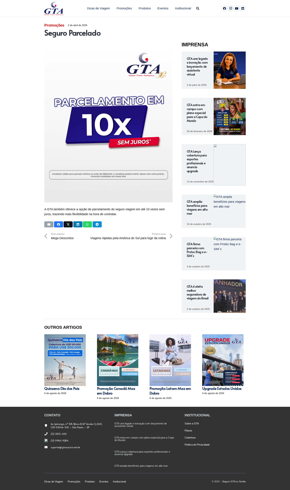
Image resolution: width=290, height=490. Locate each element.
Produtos (90, 481)
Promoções (54, 25)
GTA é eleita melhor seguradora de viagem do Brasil (197, 292)
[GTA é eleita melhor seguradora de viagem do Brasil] (230, 296)
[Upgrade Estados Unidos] (223, 360)
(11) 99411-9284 (59, 440)
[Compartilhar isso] (58, 224)
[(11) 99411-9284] (47, 440)
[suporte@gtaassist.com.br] (47, 447)
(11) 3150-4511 (59, 433)
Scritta (242, 481)
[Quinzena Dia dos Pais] (65, 360)
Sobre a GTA (192, 423)
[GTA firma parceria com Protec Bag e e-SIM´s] (230, 253)
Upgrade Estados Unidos (221, 388)
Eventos (103, 481)
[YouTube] (237, 8)
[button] (193, 8)
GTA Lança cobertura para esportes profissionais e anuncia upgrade (197, 161)
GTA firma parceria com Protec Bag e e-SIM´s (197, 250)
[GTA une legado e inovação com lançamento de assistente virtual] (230, 70)
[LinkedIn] (243, 8)
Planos (188, 430)
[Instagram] (231, 8)
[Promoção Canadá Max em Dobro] (117, 360)
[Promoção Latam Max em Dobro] (170, 360)
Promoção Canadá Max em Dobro (116, 391)
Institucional (119, 481)
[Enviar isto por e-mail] (48, 224)
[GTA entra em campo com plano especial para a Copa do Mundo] (230, 116)
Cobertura (190, 437)
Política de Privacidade (197, 444)
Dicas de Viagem (53, 481)
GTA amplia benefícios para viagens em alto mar (197, 207)
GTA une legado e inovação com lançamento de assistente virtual (197, 66)
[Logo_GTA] (53, 8)
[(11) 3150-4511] (47, 433)
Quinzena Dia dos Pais (61, 388)
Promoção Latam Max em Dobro (170, 391)
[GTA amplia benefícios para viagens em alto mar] (230, 211)
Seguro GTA (228, 481)
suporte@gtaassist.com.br (65, 447)
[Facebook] (225, 8)
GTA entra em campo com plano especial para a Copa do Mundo (197, 113)
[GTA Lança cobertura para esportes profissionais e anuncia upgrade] (230, 164)
